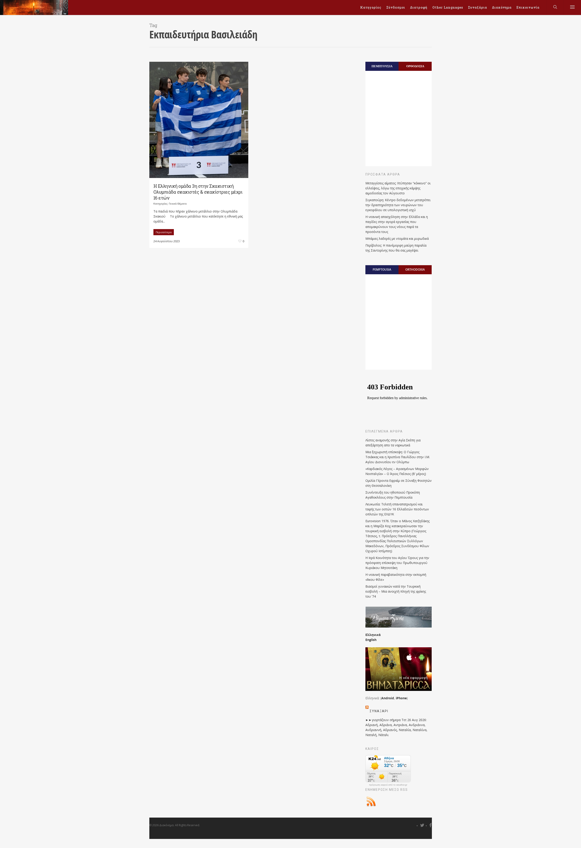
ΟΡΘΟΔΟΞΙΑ (415, 66)
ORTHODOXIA (415, 269)
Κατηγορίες (370, 7)
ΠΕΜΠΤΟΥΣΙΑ (382, 66)
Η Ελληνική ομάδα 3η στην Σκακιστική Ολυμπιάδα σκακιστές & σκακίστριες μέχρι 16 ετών (198, 192)
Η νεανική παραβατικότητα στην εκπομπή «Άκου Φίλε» (395, 577)
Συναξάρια (477, 7)
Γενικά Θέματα (178, 203)
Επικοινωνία (528, 7)
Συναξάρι (379, 711)
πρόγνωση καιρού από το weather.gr (388, 785)
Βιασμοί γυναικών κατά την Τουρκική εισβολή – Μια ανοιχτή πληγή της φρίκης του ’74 (395, 591)
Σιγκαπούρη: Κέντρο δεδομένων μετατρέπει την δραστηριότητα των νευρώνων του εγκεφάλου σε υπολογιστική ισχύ (398, 205)
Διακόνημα (502, 7)
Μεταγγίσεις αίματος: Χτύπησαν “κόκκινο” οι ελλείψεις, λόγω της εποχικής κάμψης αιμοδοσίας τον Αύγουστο (398, 188)
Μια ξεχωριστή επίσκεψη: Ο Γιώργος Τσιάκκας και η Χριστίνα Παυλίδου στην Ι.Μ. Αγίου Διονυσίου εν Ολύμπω (397, 457)
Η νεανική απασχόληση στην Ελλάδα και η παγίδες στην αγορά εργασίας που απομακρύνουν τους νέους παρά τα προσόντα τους (396, 224)
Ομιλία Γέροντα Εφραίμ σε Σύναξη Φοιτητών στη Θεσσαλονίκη (398, 483)
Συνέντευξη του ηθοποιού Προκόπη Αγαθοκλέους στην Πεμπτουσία (392, 494)
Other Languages (447, 7)
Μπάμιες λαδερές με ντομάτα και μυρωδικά (397, 238)
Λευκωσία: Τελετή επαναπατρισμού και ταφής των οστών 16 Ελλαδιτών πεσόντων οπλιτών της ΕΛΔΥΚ (397, 509)
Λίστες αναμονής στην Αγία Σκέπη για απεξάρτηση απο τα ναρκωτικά (393, 442)
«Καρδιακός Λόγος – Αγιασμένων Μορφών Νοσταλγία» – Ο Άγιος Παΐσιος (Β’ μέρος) (397, 471)
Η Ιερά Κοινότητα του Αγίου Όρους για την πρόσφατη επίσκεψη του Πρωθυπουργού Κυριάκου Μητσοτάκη (397, 563)
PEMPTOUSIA (382, 269)
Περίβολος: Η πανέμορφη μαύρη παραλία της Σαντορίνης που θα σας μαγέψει (395, 247)
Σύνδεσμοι (395, 7)
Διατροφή (418, 7)
